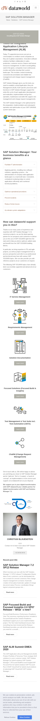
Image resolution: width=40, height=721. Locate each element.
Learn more (20, 302)
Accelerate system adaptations (15, 210)
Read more (10, 592)
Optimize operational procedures (15, 191)
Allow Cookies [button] (25, 717)
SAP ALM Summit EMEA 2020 (17, 648)
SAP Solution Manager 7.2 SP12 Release (18, 566)
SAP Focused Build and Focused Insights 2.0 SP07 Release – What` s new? (18, 607)
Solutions (14, 20)
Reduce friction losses (12, 204)
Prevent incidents (10, 198)
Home (8, 20)
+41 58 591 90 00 (20, 552)
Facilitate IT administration (13, 164)
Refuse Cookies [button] (9, 717)
